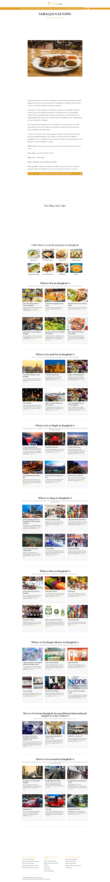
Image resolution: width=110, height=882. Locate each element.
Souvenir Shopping (77, 8)
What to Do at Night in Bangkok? (54, 425)
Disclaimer (39, 879)
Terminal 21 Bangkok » (49, 871)
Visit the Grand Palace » (71, 861)
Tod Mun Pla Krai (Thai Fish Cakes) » (31, 867)
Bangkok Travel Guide (51, 17)
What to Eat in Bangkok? (54, 283)
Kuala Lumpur (49, 8)
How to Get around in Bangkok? (54, 759)
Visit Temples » (69, 867)
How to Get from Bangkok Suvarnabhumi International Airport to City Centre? (55, 714)
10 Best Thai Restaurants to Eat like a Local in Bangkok (55, 173)
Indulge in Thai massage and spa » (74, 865)
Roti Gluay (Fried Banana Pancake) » (30, 861)
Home (22, 8)
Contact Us (24, 879)
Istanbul (43, 8)
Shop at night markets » (71, 863)
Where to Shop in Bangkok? (54, 498)
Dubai (31, 8)
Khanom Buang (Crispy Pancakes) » (30, 865)
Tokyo (59, 8)
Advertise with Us (32, 879)
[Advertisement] (89, 101)
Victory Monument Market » (50, 861)
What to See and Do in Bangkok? (54, 354)
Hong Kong (37, 8)
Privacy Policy (46, 879)
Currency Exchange (66, 8)
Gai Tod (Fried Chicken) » (28, 859)
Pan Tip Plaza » (47, 869)
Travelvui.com (29, 877)
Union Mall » (47, 866)
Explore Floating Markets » (72, 859)
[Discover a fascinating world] (55, 3)
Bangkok (27, 8)
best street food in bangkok (28, 857)
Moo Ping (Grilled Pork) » (28, 863)
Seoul (55, 8)
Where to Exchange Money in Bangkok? (54, 642)
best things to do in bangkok (73, 857)
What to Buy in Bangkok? (54, 571)
